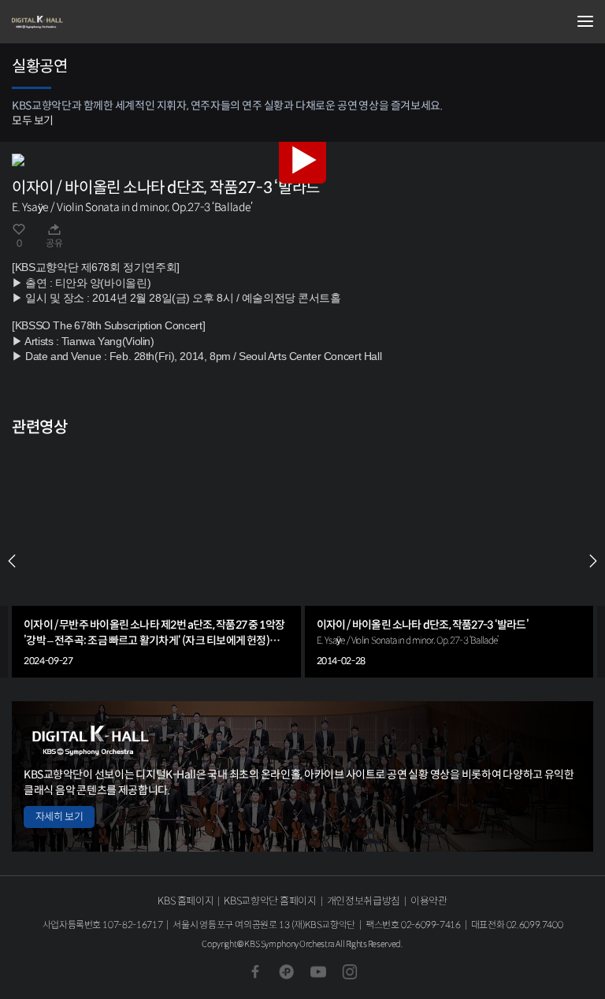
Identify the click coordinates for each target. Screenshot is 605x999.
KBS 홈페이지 (185, 901)
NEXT (593, 561)
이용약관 (428, 901)
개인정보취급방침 (363, 901)
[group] (156, 561)
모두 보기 (33, 120)
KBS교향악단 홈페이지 (270, 901)
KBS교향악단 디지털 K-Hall (90, 22)
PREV (12, 561)
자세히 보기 (59, 816)
